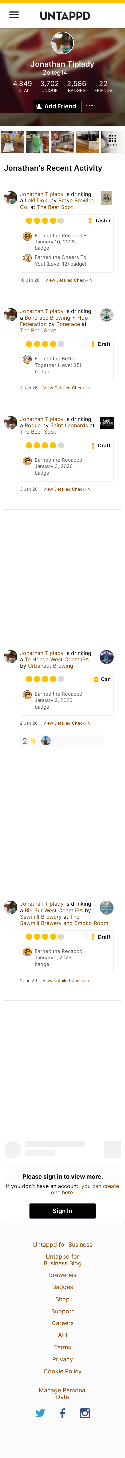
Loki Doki (37, 200)
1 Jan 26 (28, 980)
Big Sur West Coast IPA (54, 910)
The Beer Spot (55, 207)
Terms (62, 1347)
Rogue (33, 425)
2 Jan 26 (29, 723)
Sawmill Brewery (41, 916)
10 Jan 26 (30, 280)
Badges (62, 1286)
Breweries (62, 1274)
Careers (63, 1323)
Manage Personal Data (63, 1393)
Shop (62, 1299)
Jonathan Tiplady (42, 194)
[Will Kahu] (46, 740)
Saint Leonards (69, 425)
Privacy (62, 1359)
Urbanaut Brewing (50, 665)
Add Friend (60, 106)
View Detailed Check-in (68, 280)
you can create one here (85, 1189)
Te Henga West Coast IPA (57, 659)
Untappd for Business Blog (63, 1260)
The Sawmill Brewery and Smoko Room (64, 919)
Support (62, 1311)
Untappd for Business (62, 1244)
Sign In (62, 1210)
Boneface (68, 324)
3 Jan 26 (29, 388)
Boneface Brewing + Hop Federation (54, 320)
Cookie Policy (63, 1371)
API (62, 1334)
